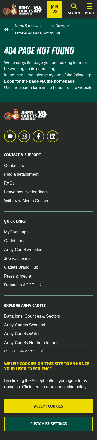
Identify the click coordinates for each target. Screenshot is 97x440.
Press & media (17, 276)
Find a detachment (21, 174)
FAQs (9, 183)
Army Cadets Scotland (24, 325)
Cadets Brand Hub (21, 267)
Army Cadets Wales (22, 334)
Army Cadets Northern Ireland (31, 342)
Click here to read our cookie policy (54, 387)
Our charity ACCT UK (23, 351)
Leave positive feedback (26, 192)
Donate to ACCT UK (22, 285)
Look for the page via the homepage (39, 81)
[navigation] (89, 9)
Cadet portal (15, 241)
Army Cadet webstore (24, 249)
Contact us (14, 165)
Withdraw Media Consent (27, 201)
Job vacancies (17, 258)
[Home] (6, 29)
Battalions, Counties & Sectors (32, 316)
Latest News (54, 25)
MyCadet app (16, 232)
